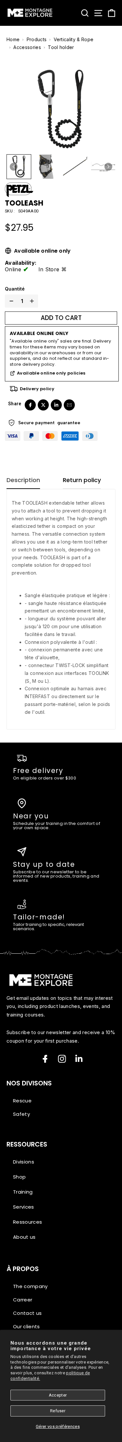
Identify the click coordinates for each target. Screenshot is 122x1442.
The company (30, 1286)
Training (23, 1191)
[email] (69, 405)
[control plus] (33, 301)
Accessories (27, 47)
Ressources (27, 1221)
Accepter (58, 1395)
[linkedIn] (56, 405)
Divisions (23, 1161)
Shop (19, 1176)
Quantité (15, 289)
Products (37, 39)
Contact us (27, 1313)
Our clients (26, 1326)
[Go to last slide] (14, 167)
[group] (19, 166)
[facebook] (30, 405)
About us (24, 1236)
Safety (21, 1114)
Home (13, 39)
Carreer (22, 1299)
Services (23, 1206)
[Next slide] (108, 167)
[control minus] (10, 301)
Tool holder (61, 47)
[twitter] (43, 405)
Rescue (22, 1100)
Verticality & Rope (74, 39)
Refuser (57, 1410)
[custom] (62, 1058)
